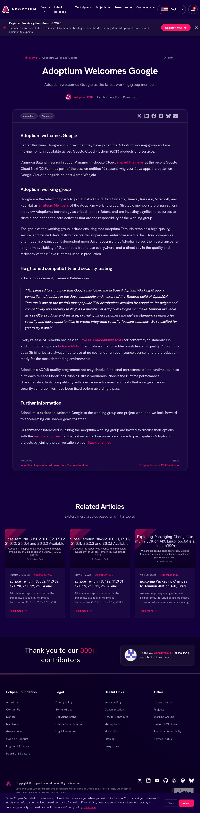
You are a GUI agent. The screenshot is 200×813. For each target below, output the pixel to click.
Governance (14, 731)
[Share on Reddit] (161, 115)
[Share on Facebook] (153, 115)
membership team (48, 436)
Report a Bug (113, 702)
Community (143, 7)
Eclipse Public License (68, 724)
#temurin (47, 116)
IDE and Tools (163, 702)
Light (170, 57)
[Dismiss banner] (196, 27)
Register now (173, 27)
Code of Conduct (17, 739)
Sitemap (110, 739)
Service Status (163, 739)
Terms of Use (63, 709)
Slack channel (99, 442)
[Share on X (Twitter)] (139, 115)
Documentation (114, 709)
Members (12, 724)
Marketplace (83, 7)
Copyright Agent (65, 717)
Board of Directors (18, 753)
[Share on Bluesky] (168, 115)
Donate (11, 717)
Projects (101, 7)
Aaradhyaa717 (163, 653)
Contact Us (13, 709)
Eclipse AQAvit (70, 346)
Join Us (43, 9)
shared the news (130, 162)
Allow (186, 803)
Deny (171, 803)
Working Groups (164, 717)
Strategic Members (53, 205)
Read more (16, 610)
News (33, 57)
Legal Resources (65, 731)
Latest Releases (60, 9)
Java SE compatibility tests (101, 340)
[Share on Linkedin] (146, 115)
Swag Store (112, 746)
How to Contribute (116, 717)
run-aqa (164, 657)
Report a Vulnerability (167, 731)
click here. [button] (90, 807)
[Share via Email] (175, 115)
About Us (12, 702)
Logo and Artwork (17, 746)
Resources (121, 7)
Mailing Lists (112, 724)
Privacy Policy (63, 702)
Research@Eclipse (165, 724)
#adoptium (29, 116)
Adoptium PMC (83, 97)
